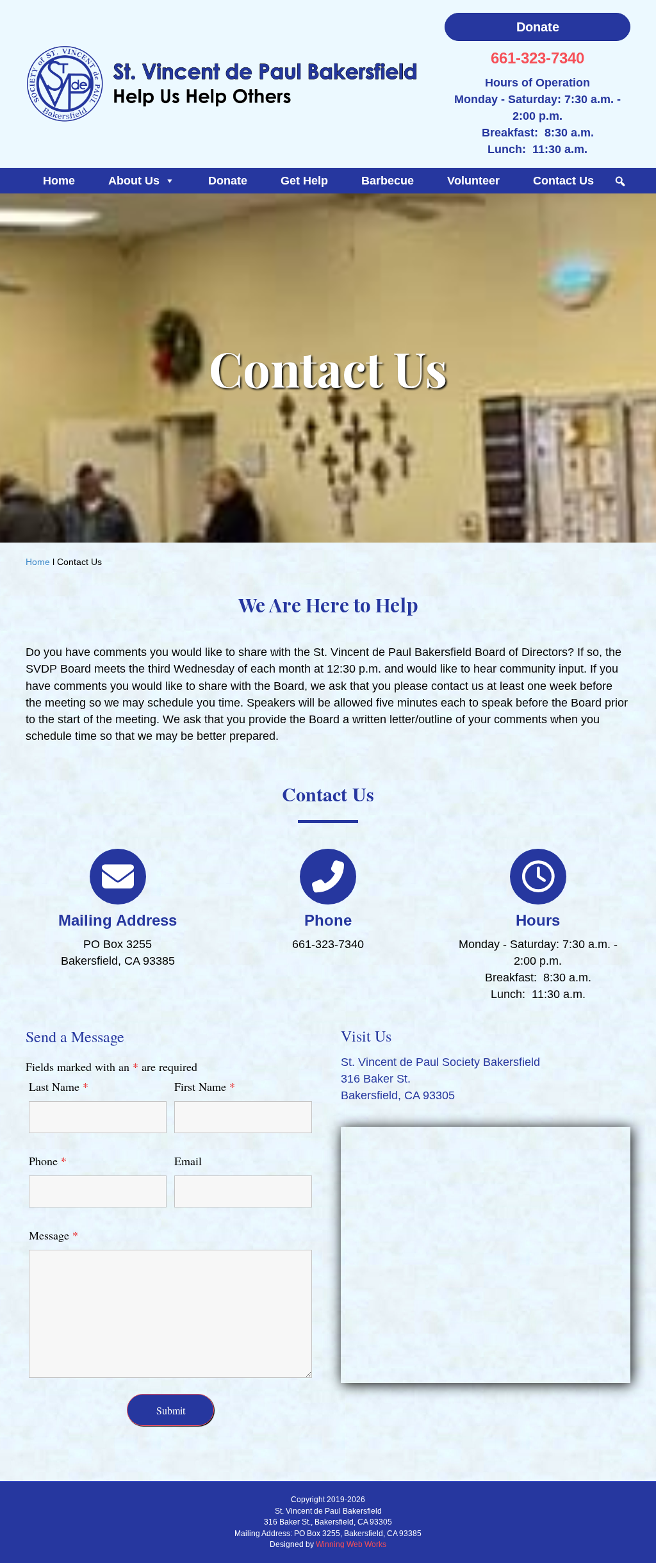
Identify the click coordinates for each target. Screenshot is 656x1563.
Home (59, 180)
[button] (620, 181)
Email (188, 1160)
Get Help (304, 180)
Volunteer (473, 180)
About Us (134, 180)
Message (53, 1235)
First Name (204, 1086)
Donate (227, 180)
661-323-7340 (537, 58)
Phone (48, 1160)
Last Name (58, 1086)
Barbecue (387, 180)
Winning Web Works (351, 1544)
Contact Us (563, 180)
